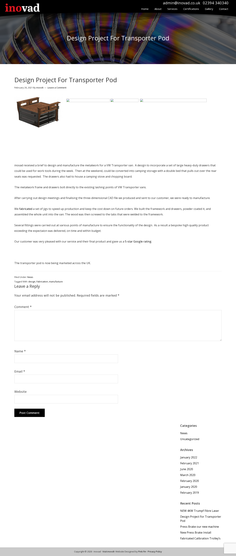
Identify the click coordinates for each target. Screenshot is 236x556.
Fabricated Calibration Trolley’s (200, 538)
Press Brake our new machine (199, 527)
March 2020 (187, 475)
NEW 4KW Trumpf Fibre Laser (199, 511)
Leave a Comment (57, 87)
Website (20, 391)
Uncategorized (189, 439)
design (31, 281)
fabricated (25, 209)
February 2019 (189, 493)
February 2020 (189, 481)
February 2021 (189, 463)
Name (20, 351)
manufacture (56, 281)
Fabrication (42, 281)
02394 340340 (216, 2)
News (30, 277)
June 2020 (186, 469)
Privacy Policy (155, 551)
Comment (23, 307)
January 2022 (188, 457)
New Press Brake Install (195, 532)
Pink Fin (142, 551)
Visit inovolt (108, 551)
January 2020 (188, 487)
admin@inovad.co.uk (181, 2)
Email (19, 371)
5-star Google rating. (138, 241)
